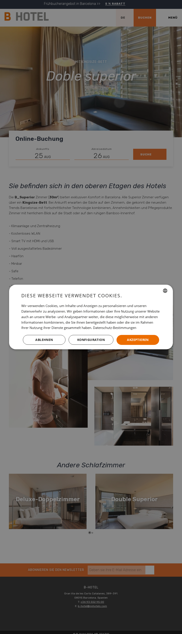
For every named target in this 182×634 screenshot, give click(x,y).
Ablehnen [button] (44, 340)
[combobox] (165, 290)
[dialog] (91, 317)
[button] (91, 340)
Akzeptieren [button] (137, 340)
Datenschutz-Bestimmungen (114, 327)
